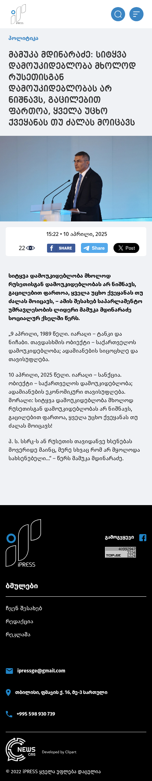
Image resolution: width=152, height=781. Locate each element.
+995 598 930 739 (36, 714)
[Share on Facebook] (61, 248)
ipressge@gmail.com (41, 671)
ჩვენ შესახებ (24, 608)
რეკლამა (18, 634)
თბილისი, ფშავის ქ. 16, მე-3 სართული (61, 692)
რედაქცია (19, 621)
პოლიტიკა (23, 38)
